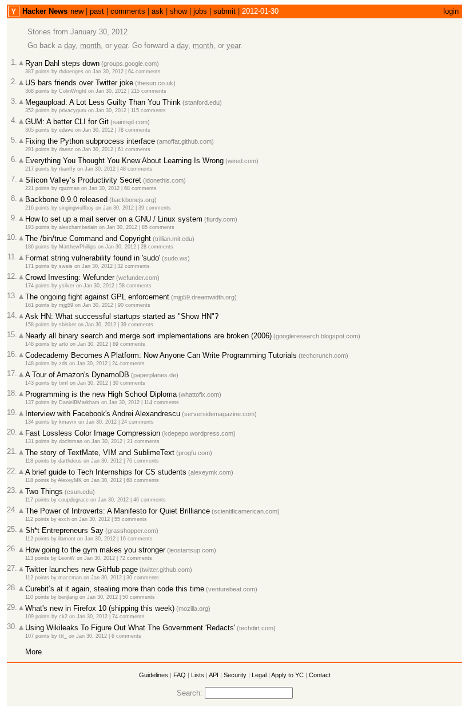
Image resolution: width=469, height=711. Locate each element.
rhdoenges (71, 71)
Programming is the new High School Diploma (101, 394)
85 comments (158, 227)
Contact (320, 675)
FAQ (179, 675)
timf (63, 383)
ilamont (66, 539)
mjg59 (66, 305)
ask (158, 11)
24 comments (128, 363)
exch (64, 519)
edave (66, 130)
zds (63, 363)
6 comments (126, 636)
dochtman (70, 441)
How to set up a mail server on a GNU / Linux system (113, 219)
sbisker (67, 324)
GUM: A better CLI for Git (67, 121)
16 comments (136, 539)
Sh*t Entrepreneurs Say (64, 530)
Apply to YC (287, 675)
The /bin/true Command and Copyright (88, 238)
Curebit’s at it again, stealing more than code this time (114, 588)
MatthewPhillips (77, 247)
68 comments (140, 188)
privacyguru (72, 110)
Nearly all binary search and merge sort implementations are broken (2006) (148, 335)
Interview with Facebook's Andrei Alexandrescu (102, 413)
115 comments (148, 110)
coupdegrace (73, 500)
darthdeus (70, 461)
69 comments (129, 344)
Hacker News (44, 11)
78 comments (134, 130)
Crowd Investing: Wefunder (69, 277)
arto (63, 344)
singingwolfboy (76, 208)
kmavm (68, 422)
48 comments (136, 169)
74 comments (128, 616)
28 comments (157, 247)
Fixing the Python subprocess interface (90, 141)
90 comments (134, 305)
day (69, 45)
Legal (259, 675)
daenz (66, 149)
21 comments (143, 441)
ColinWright (72, 91)
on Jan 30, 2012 (104, 71)
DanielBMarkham (79, 402)
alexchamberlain (78, 227)
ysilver (66, 286)
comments (127, 11)
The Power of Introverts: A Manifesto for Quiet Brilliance (117, 511)
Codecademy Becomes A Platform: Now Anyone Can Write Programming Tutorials (161, 355)
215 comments (148, 91)
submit (224, 11)
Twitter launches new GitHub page (81, 569)
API (213, 675)
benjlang (68, 597)
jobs (200, 11)
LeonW (66, 558)
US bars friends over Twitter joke (79, 82)
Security (235, 675)
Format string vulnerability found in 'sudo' (92, 258)
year (121, 45)
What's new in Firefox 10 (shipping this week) (99, 608)
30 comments (129, 383)
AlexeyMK (70, 480)
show (178, 11)
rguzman (69, 188)
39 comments (154, 208)
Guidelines (153, 675)
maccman (70, 577)
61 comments (134, 149)
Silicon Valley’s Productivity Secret (83, 180)
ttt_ (63, 636)
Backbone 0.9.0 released (66, 199)
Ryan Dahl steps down (62, 63)
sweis (66, 266)
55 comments (130, 519)
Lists (197, 675)
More (33, 651)
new (77, 11)
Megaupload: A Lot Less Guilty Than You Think (103, 102)
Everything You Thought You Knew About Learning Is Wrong (124, 160)
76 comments (142, 461)
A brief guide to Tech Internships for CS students (105, 472)
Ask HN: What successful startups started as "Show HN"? (121, 316)
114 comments (161, 402)
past (97, 11)
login (451, 11)
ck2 (63, 616)
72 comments (136, 558)
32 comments (133, 266)
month (90, 45)
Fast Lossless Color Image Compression (92, 433)
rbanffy (67, 169)
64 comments (144, 71)
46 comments (149, 500)
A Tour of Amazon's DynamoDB (77, 374)
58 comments (135, 286)
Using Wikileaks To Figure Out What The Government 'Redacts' (130, 627)
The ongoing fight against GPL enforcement (97, 297)
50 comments (138, 597)
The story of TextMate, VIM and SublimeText (99, 452)
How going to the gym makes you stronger (95, 550)
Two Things (44, 491)
